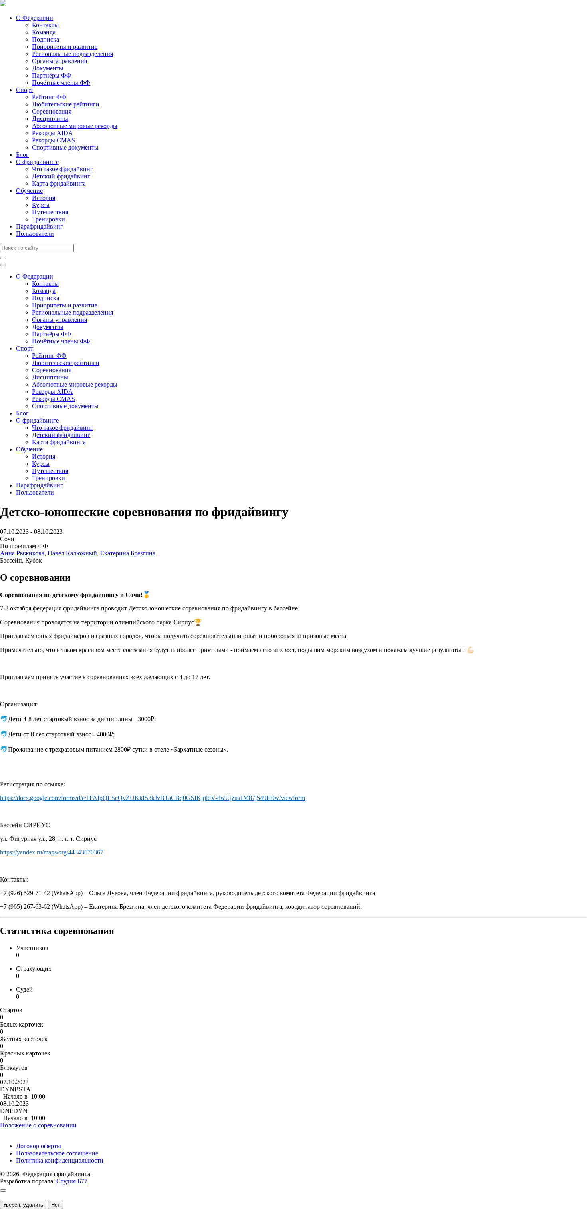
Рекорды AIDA (52, 133)
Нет (55, 1205)
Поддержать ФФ (22, 1132)
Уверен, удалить (23, 1205)
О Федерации (34, 17)
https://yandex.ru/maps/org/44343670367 (51, 852)
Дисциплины (50, 118)
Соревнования (51, 111)
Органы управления (59, 61)
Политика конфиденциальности (59, 1160)
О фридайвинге (37, 161)
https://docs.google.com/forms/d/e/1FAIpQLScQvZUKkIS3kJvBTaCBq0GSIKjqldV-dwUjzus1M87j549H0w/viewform (152, 797)
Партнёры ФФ (51, 75)
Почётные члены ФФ (61, 82)
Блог (22, 154)
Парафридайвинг (39, 226)
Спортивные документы (65, 147)
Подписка (45, 39)
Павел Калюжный (72, 553)
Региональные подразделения (72, 53)
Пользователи (35, 233)
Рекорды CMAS (53, 140)
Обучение (29, 190)
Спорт (24, 89)
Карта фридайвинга (59, 183)
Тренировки (48, 219)
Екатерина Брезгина (127, 553)
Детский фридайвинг (61, 176)
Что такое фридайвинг (62, 169)
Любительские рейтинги (65, 104)
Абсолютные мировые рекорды (74, 125)
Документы (47, 68)
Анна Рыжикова (22, 553)
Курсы (41, 205)
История (43, 197)
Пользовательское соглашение (57, 1153)
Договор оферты (38, 1146)
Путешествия (50, 212)
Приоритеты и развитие (64, 46)
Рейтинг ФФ (49, 97)
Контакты (45, 25)
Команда (44, 32)
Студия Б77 (71, 1181)
